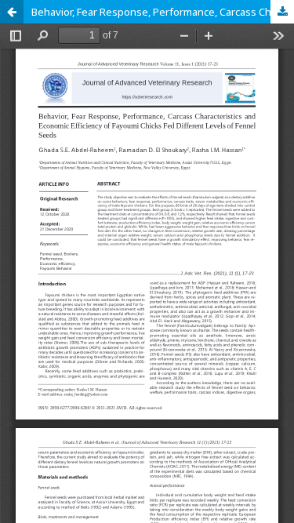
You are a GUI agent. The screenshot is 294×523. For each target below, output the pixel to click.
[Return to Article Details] (12, 12)
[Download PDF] (282, 12)
